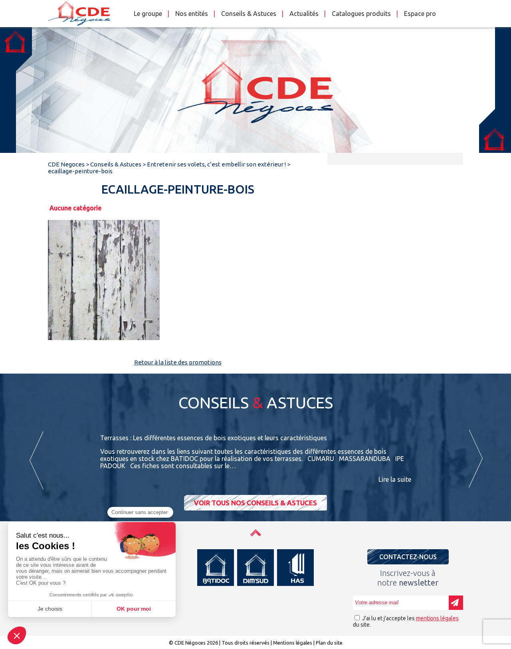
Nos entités (191, 13)
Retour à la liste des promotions (178, 362)
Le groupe (148, 13)
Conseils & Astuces (248, 13)
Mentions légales (292, 642)
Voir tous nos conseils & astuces (255, 503)
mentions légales (437, 618)
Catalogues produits (361, 13)
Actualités (304, 13)
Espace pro (420, 13)
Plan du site (329, 642)
